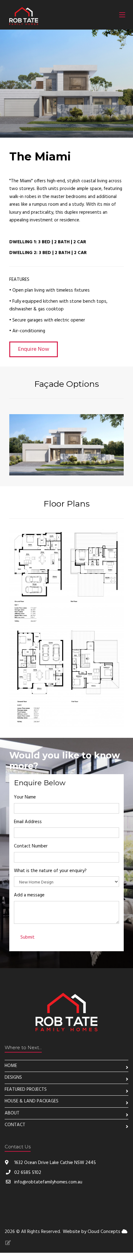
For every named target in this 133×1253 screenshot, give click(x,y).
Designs (13, 1077)
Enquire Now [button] (33, 349)
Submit (27, 937)
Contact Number (31, 846)
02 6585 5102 (27, 1172)
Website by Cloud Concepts (92, 1231)
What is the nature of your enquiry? (50, 871)
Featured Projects (26, 1089)
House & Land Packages (31, 1101)
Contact (15, 1125)
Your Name (25, 797)
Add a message (29, 895)
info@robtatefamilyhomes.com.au (48, 1182)
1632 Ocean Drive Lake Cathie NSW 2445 (54, 1162)
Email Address (28, 822)
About (12, 1113)
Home (11, 1065)
